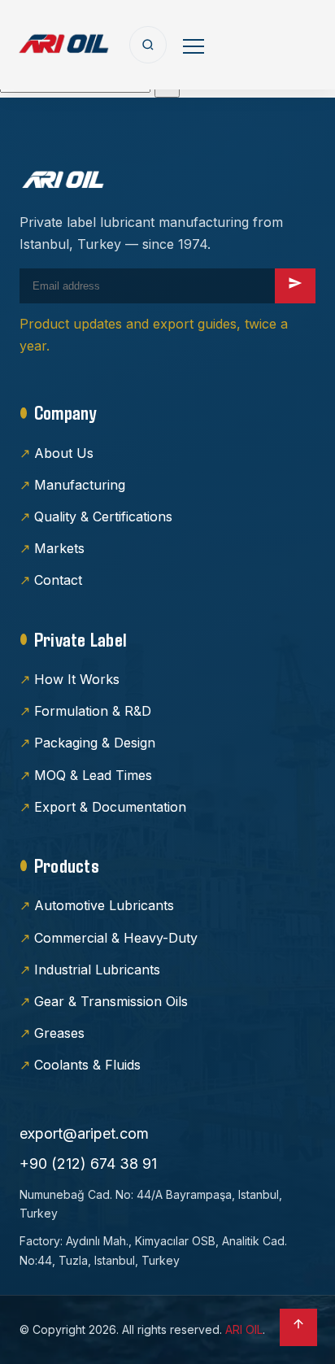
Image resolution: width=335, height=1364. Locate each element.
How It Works (77, 679)
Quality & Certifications (103, 516)
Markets (59, 548)
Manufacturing (79, 485)
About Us (64, 453)
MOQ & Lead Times (93, 775)
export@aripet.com (84, 1133)
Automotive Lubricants (104, 905)
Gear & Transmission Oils (111, 1001)
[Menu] (193, 45)
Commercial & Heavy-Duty (116, 938)
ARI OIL (244, 1329)
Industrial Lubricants (97, 969)
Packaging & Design (94, 742)
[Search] (148, 44)
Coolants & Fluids (87, 1065)
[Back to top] (298, 1327)
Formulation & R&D (92, 711)
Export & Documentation (110, 807)
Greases (59, 1033)
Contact (58, 580)
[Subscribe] (295, 285)
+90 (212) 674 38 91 (88, 1163)
